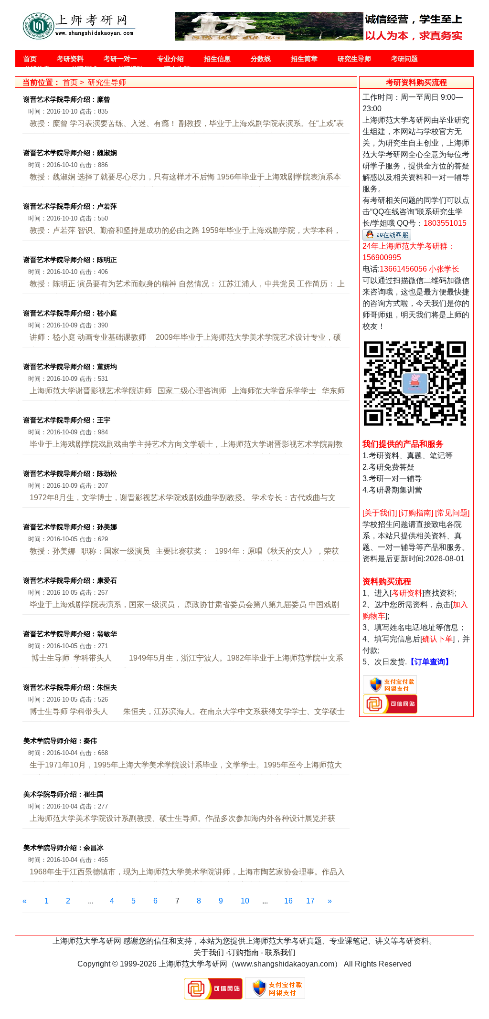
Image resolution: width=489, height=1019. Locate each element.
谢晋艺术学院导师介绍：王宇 (66, 420)
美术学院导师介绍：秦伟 (60, 741)
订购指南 (243, 952)
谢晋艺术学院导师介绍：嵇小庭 (70, 313)
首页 (30, 59)
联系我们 (280, 952)
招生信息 (217, 59)
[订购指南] (416, 513)
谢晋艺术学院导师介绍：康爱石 (70, 580)
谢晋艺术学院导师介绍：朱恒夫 (70, 687)
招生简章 (304, 59)
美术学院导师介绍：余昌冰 (63, 847)
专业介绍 (170, 59)
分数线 (261, 59)
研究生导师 (354, 59)
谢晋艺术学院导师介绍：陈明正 (70, 259)
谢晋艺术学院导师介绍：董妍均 (70, 366)
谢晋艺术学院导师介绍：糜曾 (66, 99)
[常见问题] (452, 513)
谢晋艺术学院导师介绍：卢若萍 (70, 206)
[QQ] (386, 234)
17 (310, 901)
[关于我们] (379, 513)
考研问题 (404, 59)
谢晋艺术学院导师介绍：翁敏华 (70, 634)
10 (245, 901)
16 (288, 901)
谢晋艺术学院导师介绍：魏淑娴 (70, 153)
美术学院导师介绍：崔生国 (63, 794)
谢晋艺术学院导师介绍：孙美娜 (70, 527)
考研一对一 (120, 59)
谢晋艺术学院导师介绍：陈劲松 (70, 473)
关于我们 (208, 952)
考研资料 (70, 59)
